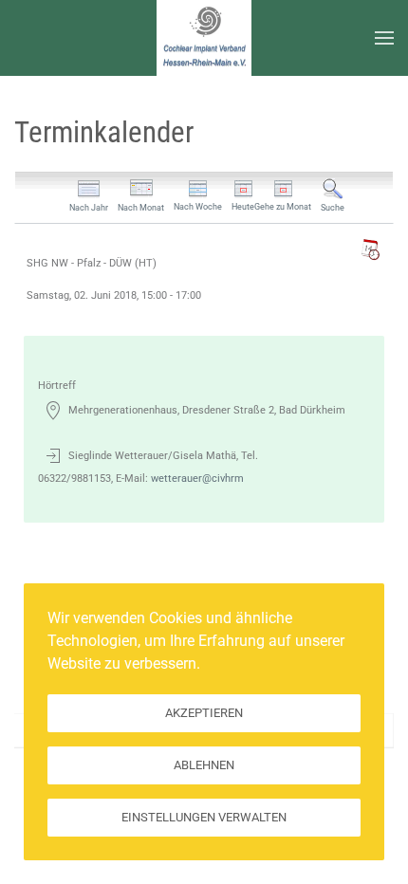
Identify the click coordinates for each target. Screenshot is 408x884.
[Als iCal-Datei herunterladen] (370, 249)
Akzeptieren (204, 713)
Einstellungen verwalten (204, 817)
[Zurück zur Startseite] (204, 38)
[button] (384, 38)
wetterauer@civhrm (197, 478)
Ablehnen (204, 765)
